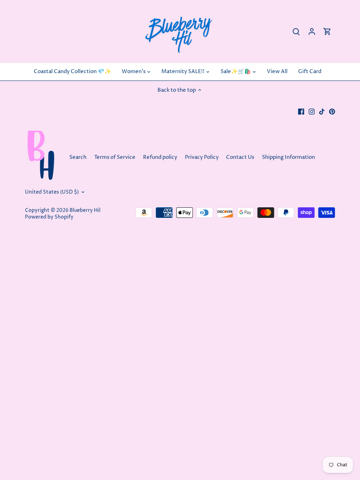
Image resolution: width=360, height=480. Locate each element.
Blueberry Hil (85, 210)
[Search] (296, 31)
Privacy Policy (202, 157)
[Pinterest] (332, 111)
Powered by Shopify (49, 217)
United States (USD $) (52, 192)
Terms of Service (114, 157)
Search (77, 157)
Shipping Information (288, 157)
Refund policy (160, 157)
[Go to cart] (327, 31)
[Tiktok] (322, 111)
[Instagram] (312, 111)
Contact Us (240, 157)
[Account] (312, 31)
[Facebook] (301, 111)
